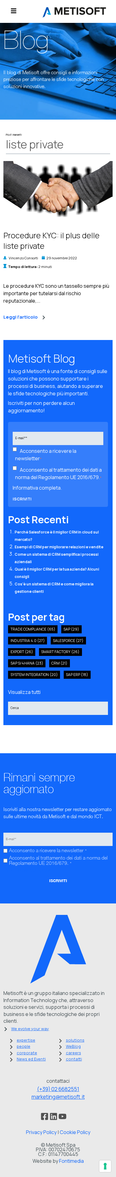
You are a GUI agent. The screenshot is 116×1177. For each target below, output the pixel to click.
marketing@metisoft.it (58, 1096)
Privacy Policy (41, 1132)
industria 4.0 (28, 640)
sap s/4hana (27, 663)
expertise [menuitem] (26, 1040)
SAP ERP (77, 674)
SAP (71, 629)
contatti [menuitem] (74, 1059)
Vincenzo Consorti (23, 258)
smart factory (60, 651)
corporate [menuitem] (27, 1053)
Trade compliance (33, 629)
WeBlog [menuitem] (73, 1046)
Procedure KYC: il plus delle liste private (51, 240)
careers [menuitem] (73, 1053)
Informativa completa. (37, 487)
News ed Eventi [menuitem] (31, 1059)
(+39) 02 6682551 (58, 1089)
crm (59, 663)
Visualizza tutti (24, 692)
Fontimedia (71, 1161)
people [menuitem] (23, 1046)
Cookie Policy (75, 1132)
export (22, 651)
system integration (34, 674)
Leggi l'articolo (20, 317)
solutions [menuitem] (75, 1040)
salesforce (68, 640)
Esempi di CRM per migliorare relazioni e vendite (59, 547)
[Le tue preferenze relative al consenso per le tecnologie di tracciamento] (105, 1166)
